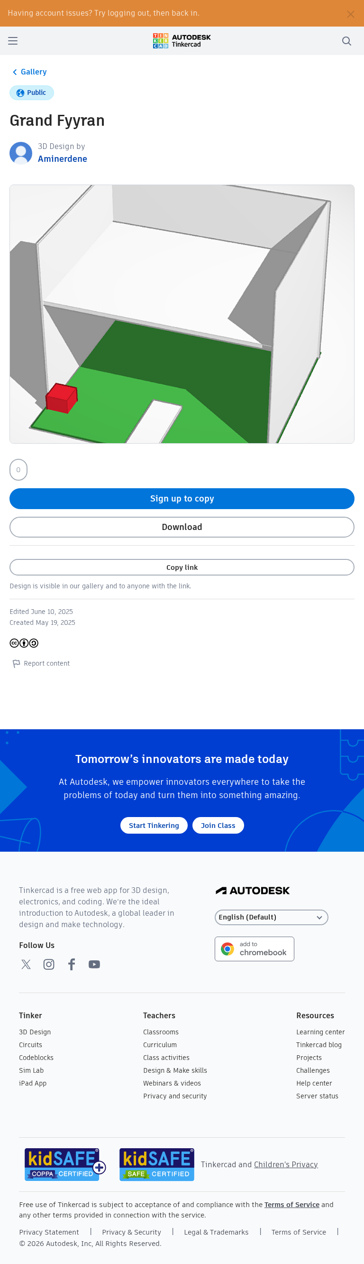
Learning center (320, 1032)
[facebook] (71, 964)
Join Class (218, 825)
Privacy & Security (131, 1232)
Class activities (166, 1057)
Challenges (313, 1070)
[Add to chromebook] (254, 948)
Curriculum (160, 1045)
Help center (314, 1083)
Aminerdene (62, 159)
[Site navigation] (13, 41)
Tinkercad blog (319, 1045)
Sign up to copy (182, 498)
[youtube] (94, 964)
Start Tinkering (154, 825)
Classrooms (161, 1032)
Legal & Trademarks (216, 1232)
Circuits (30, 1045)
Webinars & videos (172, 1083)
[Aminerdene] (20, 152)
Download (182, 527)
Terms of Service (291, 1204)
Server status (317, 1096)
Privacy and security (175, 1096)
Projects (309, 1057)
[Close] (350, 13)
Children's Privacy (286, 1164)
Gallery (34, 71)
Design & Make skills (175, 1070)
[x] (26, 964)
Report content (47, 663)
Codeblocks (36, 1057)
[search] (346, 41)
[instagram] (49, 964)
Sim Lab (31, 1070)
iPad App (32, 1083)
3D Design (35, 1032)
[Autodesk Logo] (253, 891)
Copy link (182, 567)
